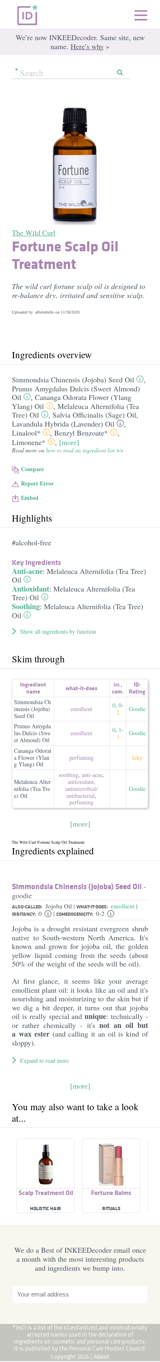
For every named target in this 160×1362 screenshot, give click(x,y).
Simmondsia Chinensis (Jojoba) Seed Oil (73, 379)
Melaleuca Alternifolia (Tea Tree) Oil (79, 575)
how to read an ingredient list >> (84, 450)
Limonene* (29, 442)
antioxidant (81, 782)
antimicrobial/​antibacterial (81, 792)
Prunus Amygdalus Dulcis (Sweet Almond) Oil (32, 733)
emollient (81, 709)
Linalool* (26, 433)
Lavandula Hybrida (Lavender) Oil (63, 424)
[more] (69, 442)
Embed (30, 497)
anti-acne (92, 775)
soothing (68, 775)
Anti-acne (27, 571)
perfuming (81, 757)
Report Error (37, 483)
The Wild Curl (33, 232)
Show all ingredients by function (58, 631)
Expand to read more (44, 1060)
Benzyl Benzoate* (81, 433)
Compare (32, 469)
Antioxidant (30, 588)
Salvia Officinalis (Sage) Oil (94, 415)
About (102, 1356)
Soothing (26, 606)
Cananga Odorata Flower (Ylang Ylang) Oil (32, 757)
